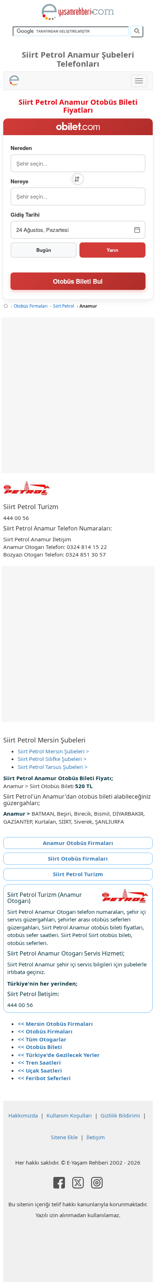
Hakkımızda (23, 1115)
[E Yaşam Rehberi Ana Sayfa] (77, 12)
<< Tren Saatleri (39, 1062)
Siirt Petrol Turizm (78, 874)
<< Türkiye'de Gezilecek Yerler (59, 1054)
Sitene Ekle (64, 1137)
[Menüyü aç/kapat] (139, 81)
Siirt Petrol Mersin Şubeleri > (53, 751)
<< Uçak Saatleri (40, 1070)
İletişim (95, 1137)
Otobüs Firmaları (31, 306)
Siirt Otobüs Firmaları (78, 858)
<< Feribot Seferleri (44, 1078)
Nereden (21, 148)
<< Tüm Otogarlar (42, 1039)
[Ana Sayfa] (5, 306)
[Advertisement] (78, 395)
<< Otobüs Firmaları (45, 1031)
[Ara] (136, 31)
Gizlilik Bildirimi (120, 1115)
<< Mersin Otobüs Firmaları (55, 1023)
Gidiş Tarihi (25, 214)
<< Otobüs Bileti (40, 1046)
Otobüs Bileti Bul (78, 281)
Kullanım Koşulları (69, 1115)
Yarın (112, 249)
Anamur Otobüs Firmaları (78, 842)
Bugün (43, 249)
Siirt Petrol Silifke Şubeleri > (52, 758)
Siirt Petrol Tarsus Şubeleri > (53, 766)
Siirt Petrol (63, 306)
